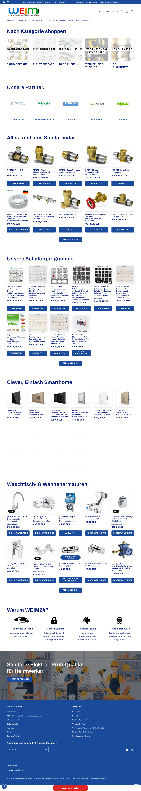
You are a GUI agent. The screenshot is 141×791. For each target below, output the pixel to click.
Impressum (12, 712)
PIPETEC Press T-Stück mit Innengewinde (122, 215)
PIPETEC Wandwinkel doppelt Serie (120, 171)
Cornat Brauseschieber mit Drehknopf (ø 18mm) (96, 565)
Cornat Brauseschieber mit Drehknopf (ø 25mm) (70, 565)
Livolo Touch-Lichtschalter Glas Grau (36, 450)
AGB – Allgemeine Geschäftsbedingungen (24, 716)
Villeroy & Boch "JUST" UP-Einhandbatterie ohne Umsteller (17, 566)
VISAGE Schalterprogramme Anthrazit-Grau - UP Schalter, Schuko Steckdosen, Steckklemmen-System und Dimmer (80, 293)
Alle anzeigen (70, 240)
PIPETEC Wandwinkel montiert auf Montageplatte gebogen (44, 216)
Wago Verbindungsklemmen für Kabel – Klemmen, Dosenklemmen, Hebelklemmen (16, 339)
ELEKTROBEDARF (43, 64)
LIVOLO (69, 119)
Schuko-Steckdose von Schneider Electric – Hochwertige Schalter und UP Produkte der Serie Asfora (16, 292)
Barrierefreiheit (13, 736)
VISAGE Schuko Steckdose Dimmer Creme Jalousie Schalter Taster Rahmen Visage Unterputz (123, 292)
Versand (75, 778)
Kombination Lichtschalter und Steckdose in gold (36, 412)
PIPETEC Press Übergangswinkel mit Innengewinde (94, 172)
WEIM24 (16, 778)
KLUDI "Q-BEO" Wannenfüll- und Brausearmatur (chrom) (42, 519)
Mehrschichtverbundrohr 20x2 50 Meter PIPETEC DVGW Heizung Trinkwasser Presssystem (17, 217)
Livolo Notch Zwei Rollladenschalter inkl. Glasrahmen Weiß (14, 451)
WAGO (122, 119)
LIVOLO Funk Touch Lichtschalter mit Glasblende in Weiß (102, 412)
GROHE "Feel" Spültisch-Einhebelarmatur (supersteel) (17, 519)
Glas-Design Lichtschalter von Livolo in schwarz (14, 412)
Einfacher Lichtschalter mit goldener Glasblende (124, 412)
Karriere (10, 728)
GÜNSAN (95, 119)
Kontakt (75, 716)
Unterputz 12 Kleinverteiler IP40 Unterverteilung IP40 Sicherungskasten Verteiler (80, 339)
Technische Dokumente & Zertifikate (88, 728)
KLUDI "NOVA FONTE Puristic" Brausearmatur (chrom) (43, 566)
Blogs (9, 732)
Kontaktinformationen (98, 778)
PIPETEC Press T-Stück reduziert (17, 171)
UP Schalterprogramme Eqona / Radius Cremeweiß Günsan (37, 338)
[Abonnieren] (45, 749)
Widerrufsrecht (13, 720)
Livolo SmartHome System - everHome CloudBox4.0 (80, 450)
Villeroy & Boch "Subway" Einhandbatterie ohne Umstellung (122, 519)
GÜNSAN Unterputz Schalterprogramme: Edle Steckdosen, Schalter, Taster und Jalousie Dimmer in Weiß (37, 292)
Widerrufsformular (80, 720)
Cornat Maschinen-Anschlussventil (93, 518)
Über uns (76, 712)
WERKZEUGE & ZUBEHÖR (94, 65)
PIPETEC (17, 119)
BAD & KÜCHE (67, 64)
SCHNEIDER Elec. (43, 119)
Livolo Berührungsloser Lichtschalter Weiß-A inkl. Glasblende (59, 451)
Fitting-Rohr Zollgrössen (82, 732)
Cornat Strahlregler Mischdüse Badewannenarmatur (67, 519)
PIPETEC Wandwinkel (68, 214)
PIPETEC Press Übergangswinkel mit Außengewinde (41, 172)
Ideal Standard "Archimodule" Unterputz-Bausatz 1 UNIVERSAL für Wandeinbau (122, 567)
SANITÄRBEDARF (17, 64)
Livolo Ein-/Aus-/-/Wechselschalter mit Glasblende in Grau (81, 413)
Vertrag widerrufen (70, 788)
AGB (68, 778)
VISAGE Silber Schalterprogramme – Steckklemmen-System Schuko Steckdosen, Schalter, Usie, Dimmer (59, 292)
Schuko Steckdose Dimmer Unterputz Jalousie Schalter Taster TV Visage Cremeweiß (58, 339)
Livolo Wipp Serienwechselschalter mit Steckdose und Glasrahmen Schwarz (59, 413)
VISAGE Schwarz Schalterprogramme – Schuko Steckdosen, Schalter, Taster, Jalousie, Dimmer (103, 291)
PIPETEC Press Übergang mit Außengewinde (69, 171)
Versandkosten (78, 724)
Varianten (18, 183)
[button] (12, 21)
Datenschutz (12, 724)
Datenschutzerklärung (43, 778)
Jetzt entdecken (19, 679)
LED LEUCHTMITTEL (120, 65)
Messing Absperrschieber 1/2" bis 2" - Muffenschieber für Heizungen (96, 217)
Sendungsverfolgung (81, 736)
